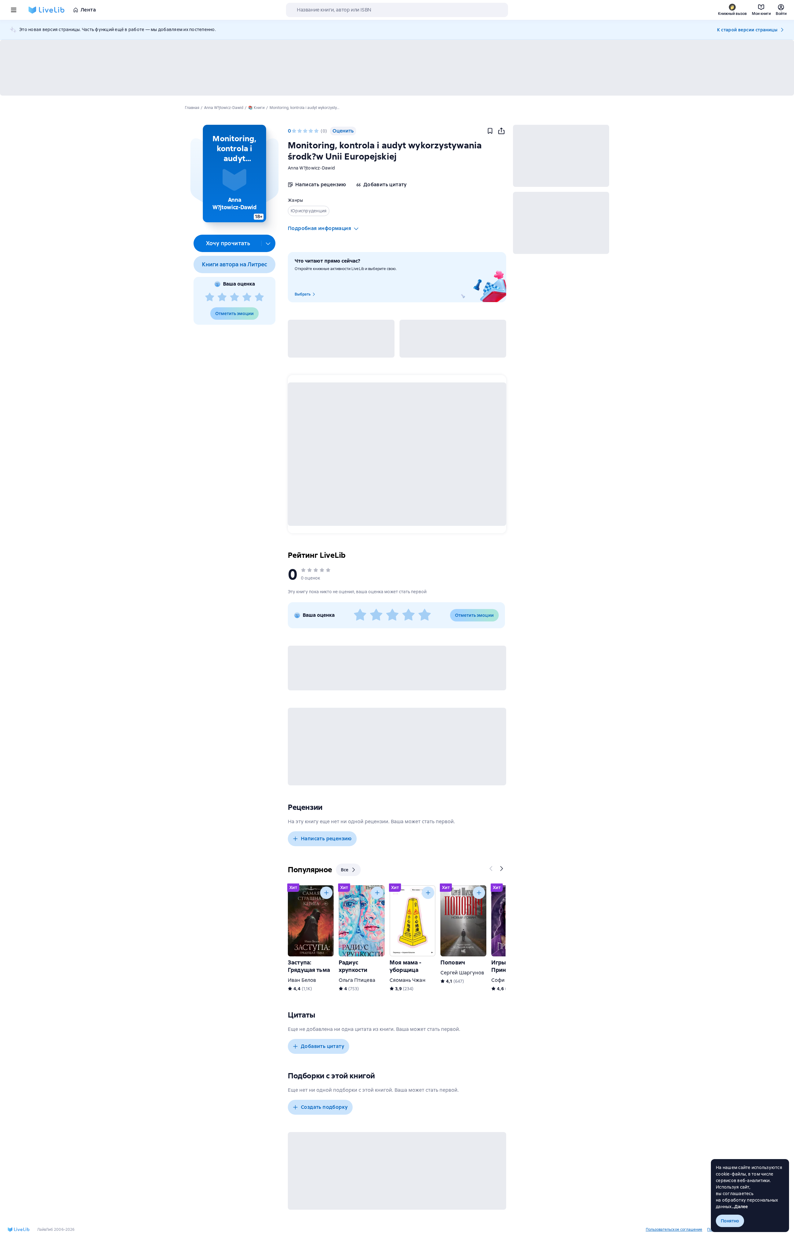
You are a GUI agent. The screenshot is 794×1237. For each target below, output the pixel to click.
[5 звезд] (259, 297)
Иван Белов (302, 980)
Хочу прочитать (228, 243)
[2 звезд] (222, 297)
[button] (234, 173)
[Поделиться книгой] (501, 131)
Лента (88, 10)
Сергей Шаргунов (462, 972)
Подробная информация (319, 228)
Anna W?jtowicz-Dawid (311, 168)
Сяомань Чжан (408, 980)
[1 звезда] (210, 297)
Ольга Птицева (357, 980)
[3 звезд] (234, 297)
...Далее (740, 1206)
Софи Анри (505, 980)
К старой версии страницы (747, 30)
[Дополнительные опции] (268, 243)
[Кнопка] (491, 869)
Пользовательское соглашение (674, 1229)
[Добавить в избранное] (490, 131)
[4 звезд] (247, 297)
